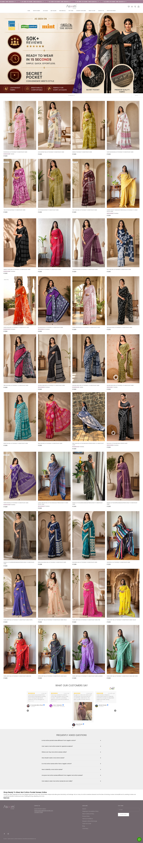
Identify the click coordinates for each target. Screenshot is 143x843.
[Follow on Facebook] (4, 834)
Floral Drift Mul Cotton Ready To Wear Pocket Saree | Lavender (87, 676)
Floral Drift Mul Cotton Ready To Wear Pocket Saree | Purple (18, 619)
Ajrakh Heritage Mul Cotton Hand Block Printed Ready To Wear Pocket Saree (53, 503)
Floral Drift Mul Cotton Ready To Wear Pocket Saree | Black (52, 676)
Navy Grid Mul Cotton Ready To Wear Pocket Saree (119, 269)
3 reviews (57, 706)
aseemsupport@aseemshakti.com (43, 810)
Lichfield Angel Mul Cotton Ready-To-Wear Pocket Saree (51, 385)
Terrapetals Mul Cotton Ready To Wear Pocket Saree (85, 269)
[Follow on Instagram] (8, 834)
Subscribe (123, 814)
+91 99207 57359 (38, 812)
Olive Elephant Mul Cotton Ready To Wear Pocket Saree (51, 152)
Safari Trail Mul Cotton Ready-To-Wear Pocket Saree (16, 327)
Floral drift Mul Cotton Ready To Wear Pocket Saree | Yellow (121, 619)
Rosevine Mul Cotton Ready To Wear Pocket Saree (15, 152)
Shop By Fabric (36, 10)
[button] (7, 154)
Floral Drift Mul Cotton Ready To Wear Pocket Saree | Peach (52, 619)
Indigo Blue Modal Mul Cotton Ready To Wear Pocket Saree (52, 562)
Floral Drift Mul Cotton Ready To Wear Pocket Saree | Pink (86, 619)
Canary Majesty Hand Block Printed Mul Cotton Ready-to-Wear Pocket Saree (122, 210)
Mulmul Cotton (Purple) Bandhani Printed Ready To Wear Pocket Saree (122, 503)
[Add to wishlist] (34, 102)
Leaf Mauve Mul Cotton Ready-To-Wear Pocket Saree (50, 327)
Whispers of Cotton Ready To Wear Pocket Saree (118, 562)
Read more (32, 701)
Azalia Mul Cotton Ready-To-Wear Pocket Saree (49, 269)
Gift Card (71, 10)
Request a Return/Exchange (89, 821)
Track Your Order (111, 10)
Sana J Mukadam (82, 705)
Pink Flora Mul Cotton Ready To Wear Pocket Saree (50, 443)
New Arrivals (62, 10)
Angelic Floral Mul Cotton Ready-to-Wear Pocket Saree (17, 269)
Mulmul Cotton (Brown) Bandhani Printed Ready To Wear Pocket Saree (19, 563)
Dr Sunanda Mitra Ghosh (61, 705)
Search (84, 809)
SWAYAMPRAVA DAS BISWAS (39, 705)
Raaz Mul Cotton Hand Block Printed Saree (117, 443)
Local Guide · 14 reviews (83, 706)
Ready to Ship (92, 10)
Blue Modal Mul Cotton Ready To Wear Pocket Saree (84, 562)
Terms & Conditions (87, 818)
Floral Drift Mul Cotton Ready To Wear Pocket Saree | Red (17, 676)
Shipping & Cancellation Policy (90, 811)
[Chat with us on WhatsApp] (139, 839)
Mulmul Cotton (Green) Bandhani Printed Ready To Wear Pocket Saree (87, 503)
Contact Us (101, 10)
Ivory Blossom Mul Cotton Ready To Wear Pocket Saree (120, 152)
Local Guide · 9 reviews (37, 706)
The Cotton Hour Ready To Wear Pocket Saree (14, 210)
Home (29, 10)
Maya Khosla (103, 724)
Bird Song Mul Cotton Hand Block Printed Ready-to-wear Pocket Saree (88, 444)
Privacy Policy (86, 816)
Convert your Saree (81, 10)
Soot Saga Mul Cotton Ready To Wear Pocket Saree (84, 210)
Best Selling (53, 10)
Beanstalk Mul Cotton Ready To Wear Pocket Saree (16, 443)
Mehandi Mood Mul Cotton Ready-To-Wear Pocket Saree (120, 385)
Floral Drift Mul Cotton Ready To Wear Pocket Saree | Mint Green (122, 676)
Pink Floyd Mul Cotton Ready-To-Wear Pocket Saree (16, 385)
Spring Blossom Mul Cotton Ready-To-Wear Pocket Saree (86, 327)
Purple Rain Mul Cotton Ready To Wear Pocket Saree (16, 502)
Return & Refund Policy (88, 813)
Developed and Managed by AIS (29, 838)
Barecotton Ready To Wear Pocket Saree (82, 152)
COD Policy (85, 828)
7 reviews (102, 725)
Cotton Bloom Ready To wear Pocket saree (48, 210)
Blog (83, 826)
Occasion (45, 10)
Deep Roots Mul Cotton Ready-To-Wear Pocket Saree (119, 327)
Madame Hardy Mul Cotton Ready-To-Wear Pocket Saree (85, 385)
